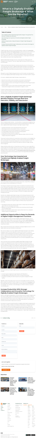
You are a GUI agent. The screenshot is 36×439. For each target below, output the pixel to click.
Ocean (8, 421)
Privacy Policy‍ (12, 434)
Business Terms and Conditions (5, 435)
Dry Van (9, 406)
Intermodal (9, 415)
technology (30, 282)
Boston (33, 410)
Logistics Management (30, 220)
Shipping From (25, 403)
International (9, 420)
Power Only (9, 418)
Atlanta (33, 407)
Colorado (29, 413)
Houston (33, 419)
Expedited (9, 409)
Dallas (33, 416)
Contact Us (2, 410)
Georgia (29, 419)
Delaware (29, 416)
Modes (9, 403)
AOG (16, 414)
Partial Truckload (10, 412)
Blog (5, 27)
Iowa (28, 425)
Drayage (9, 424)
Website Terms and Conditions (5, 434)
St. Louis (33, 413)
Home (2, 27)
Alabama (29, 407)
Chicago (33, 426)
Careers (2, 407)
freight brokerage (16, 51)
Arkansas (29, 410)
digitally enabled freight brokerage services (27, 150)
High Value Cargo (17, 407)
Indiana (29, 424)
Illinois (28, 422)
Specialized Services (18, 403)
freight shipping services (9, 308)
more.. (29, 427)
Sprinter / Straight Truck (11, 426)
